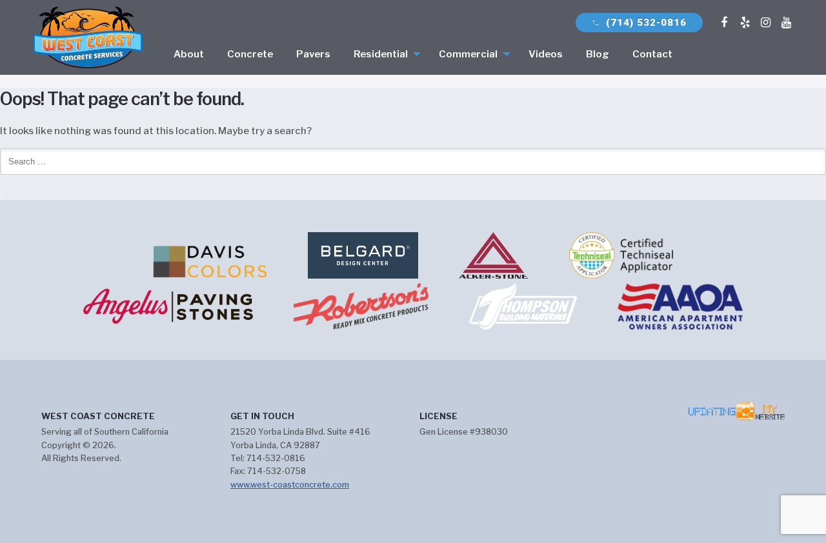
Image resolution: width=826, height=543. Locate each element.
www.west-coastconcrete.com (289, 484)
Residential (381, 54)
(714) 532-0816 (639, 22)
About (189, 54)
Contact (652, 54)
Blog (597, 54)
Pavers (313, 54)
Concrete (250, 54)
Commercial (468, 54)
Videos (546, 54)
